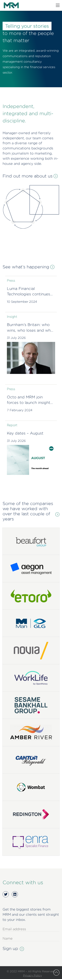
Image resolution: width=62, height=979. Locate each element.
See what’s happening (26, 267)
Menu (57, 5)
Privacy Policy (32, 975)
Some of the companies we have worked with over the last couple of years (28, 511)
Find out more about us (28, 176)
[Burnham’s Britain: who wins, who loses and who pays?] (31, 358)
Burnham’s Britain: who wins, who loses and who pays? (30, 328)
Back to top (56, 973)
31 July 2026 (16, 337)
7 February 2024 (19, 410)
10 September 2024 (22, 301)
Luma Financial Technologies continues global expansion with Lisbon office (28, 291)
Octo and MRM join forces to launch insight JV (28, 400)
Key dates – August (25, 433)
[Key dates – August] (31, 460)
